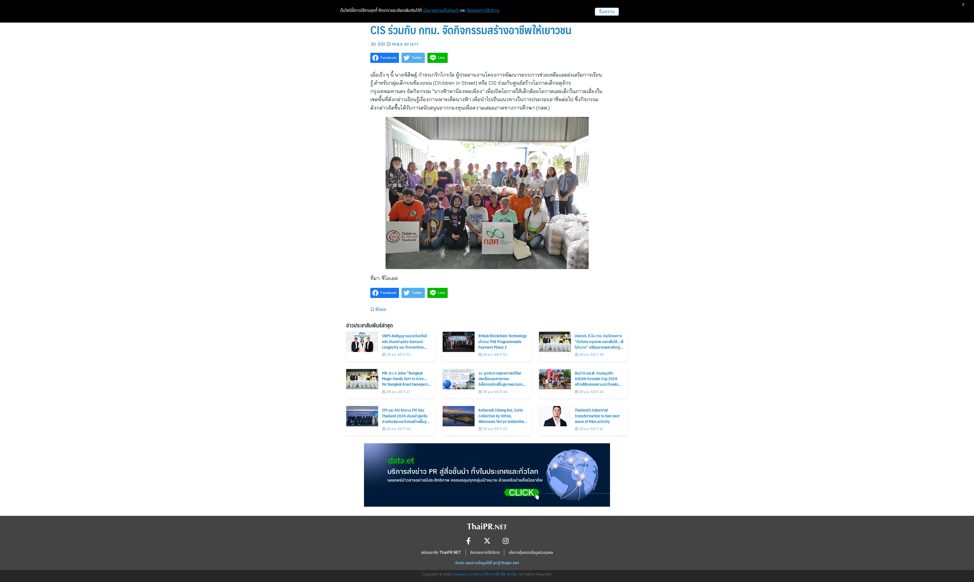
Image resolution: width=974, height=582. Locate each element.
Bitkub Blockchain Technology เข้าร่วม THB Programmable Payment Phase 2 (502, 341)
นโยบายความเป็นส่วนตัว (441, 10)
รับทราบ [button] (607, 11)
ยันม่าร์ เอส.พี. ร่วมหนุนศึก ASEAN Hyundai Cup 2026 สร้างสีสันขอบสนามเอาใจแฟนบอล (596, 381)
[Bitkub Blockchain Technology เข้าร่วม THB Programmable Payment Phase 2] (459, 342)
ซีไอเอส (380, 309)
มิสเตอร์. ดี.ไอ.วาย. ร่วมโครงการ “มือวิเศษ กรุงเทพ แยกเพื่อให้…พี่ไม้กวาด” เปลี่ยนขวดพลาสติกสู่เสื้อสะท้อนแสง (599, 344)
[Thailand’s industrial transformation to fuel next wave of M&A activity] (555, 416)
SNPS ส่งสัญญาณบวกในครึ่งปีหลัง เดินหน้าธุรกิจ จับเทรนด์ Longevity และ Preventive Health (404, 344)
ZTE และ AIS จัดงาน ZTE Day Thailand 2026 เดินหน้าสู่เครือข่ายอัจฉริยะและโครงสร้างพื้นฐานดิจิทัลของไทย (406, 418)
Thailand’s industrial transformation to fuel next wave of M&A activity (597, 416)
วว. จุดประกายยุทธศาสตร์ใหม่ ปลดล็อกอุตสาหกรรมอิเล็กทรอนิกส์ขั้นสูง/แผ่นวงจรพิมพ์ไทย (500, 381)
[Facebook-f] (468, 540)
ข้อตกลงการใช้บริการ (483, 10)
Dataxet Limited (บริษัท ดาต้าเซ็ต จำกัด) (485, 574)
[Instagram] (505, 540)
